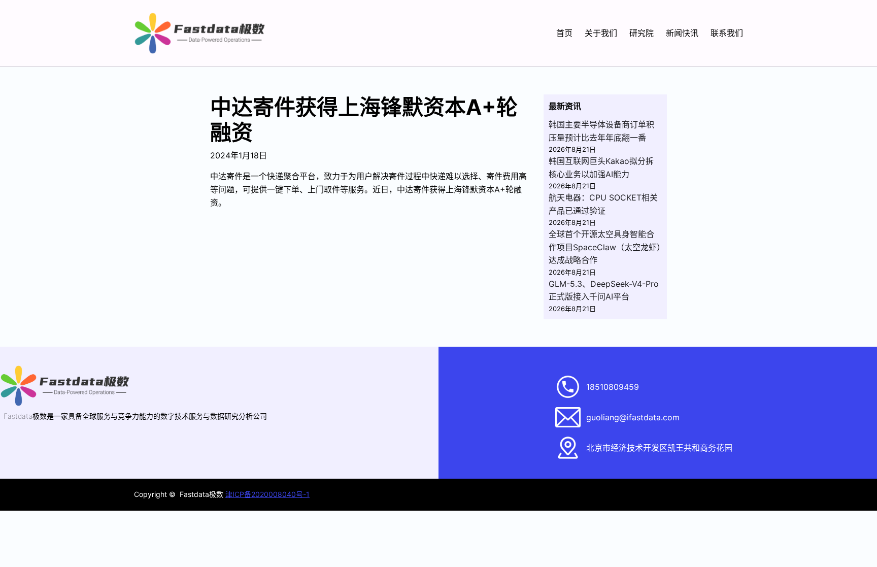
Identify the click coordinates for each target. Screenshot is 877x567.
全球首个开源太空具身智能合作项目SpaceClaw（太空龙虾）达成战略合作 (605, 247)
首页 (564, 33)
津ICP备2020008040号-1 (267, 494)
